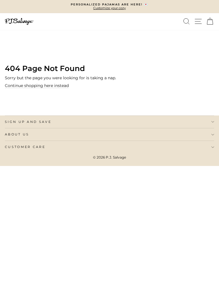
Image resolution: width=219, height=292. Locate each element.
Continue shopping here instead (37, 85)
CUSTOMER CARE (25, 147)
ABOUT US (17, 134)
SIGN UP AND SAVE (28, 122)
